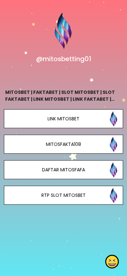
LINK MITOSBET (63, 118)
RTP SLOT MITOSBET (63, 195)
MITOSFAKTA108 (63, 144)
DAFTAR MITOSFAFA (63, 169)
